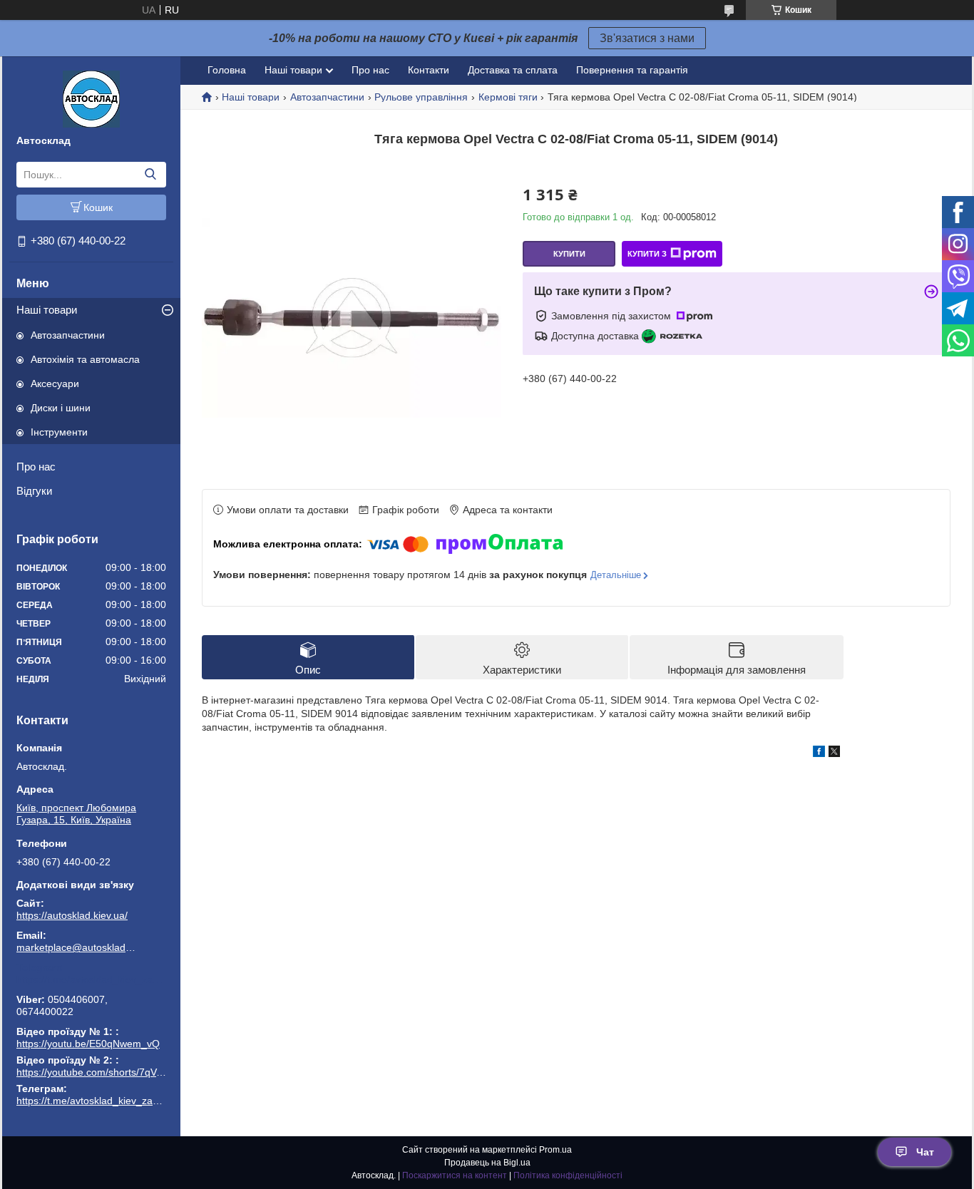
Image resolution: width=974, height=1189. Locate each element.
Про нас (36, 466)
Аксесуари (55, 383)
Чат (925, 1152)
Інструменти (59, 432)
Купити (569, 253)
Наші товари (46, 310)
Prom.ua (555, 1150)
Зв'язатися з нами (647, 38)
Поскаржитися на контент (454, 1175)
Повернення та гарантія (632, 70)
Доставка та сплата (513, 70)
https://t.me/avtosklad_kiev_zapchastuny (91, 979)
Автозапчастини (68, 335)
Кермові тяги (508, 97)
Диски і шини (61, 407)
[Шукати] (150, 174)
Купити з (647, 253)
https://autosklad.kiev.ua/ (72, 915)
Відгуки (34, 491)
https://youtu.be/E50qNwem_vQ (88, 1043)
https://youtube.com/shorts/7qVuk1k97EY (109, 1072)
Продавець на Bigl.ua (487, 1163)
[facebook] (819, 753)
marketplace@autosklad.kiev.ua (77, 947)
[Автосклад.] (91, 98)
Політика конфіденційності (567, 1175)
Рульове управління (421, 97)
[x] (834, 753)
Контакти (428, 70)
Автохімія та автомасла (85, 359)
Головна (226, 70)
